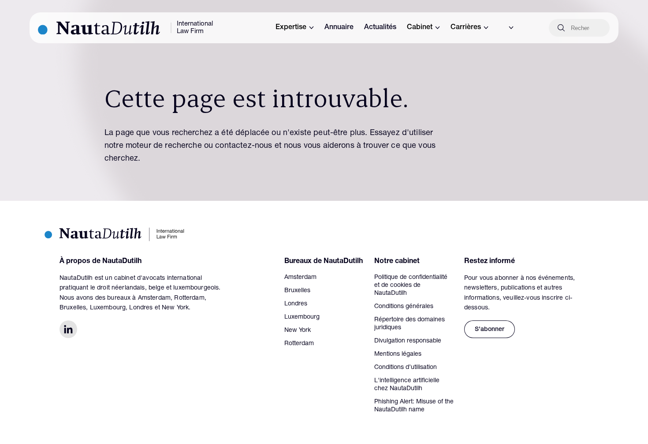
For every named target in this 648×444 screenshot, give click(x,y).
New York (297, 330)
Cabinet (419, 27)
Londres (295, 304)
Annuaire (339, 27)
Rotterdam (299, 344)
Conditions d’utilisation (405, 368)
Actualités (380, 27)
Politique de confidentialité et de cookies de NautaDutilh (410, 286)
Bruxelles (297, 291)
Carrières (466, 27)
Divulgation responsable (407, 341)
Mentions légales (397, 354)
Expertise (291, 27)
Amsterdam (300, 278)
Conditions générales (403, 307)
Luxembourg (302, 317)
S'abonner (489, 330)
